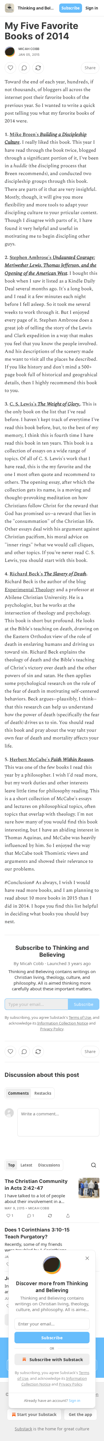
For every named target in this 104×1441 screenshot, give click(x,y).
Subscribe (71, 8)
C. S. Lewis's (24, 404)
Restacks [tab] (42, 1093)
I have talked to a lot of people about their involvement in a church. (35, 1198)
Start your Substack (37, 1414)
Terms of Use (80, 1017)
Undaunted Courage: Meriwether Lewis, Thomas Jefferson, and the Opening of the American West (50, 265)
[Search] (93, 1165)
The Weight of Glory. (59, 404)
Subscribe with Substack (56, 1359)
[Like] (10, 68)
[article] (52, 1198)
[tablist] (30, 1093)
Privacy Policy (70, 1384)
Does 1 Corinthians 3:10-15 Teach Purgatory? (37, 1233)
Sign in (92, 8)
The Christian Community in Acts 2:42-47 (36, 1184)
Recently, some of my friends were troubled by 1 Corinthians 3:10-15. (35, 1247)
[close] (87, 1258)
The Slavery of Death (65, 574)
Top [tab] (11, 1165)
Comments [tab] (18, 1093)
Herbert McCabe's (30, 759)
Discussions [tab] (49, 1165)
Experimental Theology (30, 589)
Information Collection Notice (62, 1023)
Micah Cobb (28, 49)
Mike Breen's (25, 134)
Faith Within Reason (72, 759)
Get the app (80, 1414)
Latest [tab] (26, 1165)
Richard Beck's (27, 574)
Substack (23, 1429)
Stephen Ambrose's (31, 257)
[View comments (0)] (24, 68)
